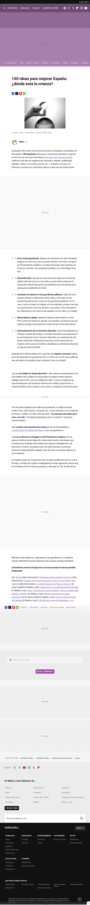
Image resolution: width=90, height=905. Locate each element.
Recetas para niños (12, 797)
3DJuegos (24, 839)
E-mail (24, 93)
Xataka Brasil (9, 888)
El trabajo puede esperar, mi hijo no (56, 577)
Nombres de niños (27, 758)
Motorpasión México (76, 884)
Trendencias (9, 862)
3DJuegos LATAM (27, 884)
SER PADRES (13, 8)
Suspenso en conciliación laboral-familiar (59, 587)
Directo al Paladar (60, 839)
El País (19, 577)
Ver (46, 671)
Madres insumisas (52, 594)
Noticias (44, 607)
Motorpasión (74, 839)
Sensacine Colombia (44, 888)
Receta (36, 63)
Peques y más (67, 802)
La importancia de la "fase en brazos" (54, 584)
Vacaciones (56, 63)
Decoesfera (9, 866)
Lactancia (65, 788)
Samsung (84, 63)
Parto (7, 793)
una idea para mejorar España (58, 157)
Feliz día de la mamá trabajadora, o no (56, 600)
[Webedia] (84, 1)
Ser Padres (34, 607)
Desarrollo (66, 793)
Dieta (21, 63)
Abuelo (65, 63)
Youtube (85, 8)
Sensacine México (44, 884)
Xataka (7, 839)
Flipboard (77, 8)
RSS (34, 767)
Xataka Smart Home (12, 850)
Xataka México (10, 884)
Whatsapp (74, 63)
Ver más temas (12, 808)
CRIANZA (36, 8)
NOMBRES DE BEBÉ (50, 8)
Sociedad (9, 802)
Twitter (73, 8)
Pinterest (64, 8)
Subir (78, 828)
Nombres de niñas (43, 758)
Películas (45, 63)
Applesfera (9, 846)
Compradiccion (10, 869)
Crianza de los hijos (41, 797)
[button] (22, 141)
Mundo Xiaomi (10, 853)
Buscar (81, 818)
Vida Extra (24, 843)
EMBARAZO (25, 8)
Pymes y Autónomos (28, 866)
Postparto (37, 793)
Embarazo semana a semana (62, 758)
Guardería (72, 607)
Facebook (69, 8)
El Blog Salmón (26, 862)
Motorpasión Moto (76, 843)
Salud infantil (38, 788)
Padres (36, 802)
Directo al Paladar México (60, 885)
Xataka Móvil (9, 843)
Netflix (29, 63)
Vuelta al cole (11, 63)
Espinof (40, 843)
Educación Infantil (57, 607)
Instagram (81, 8)
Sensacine (41, 839)
